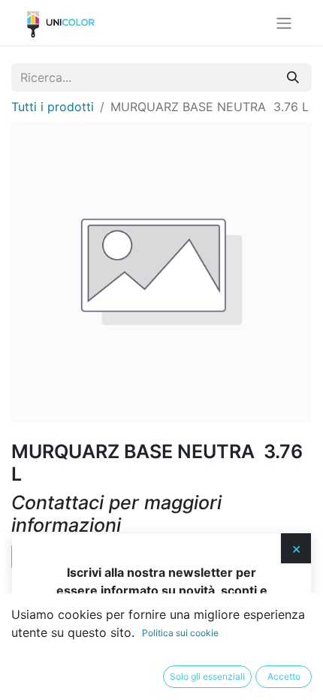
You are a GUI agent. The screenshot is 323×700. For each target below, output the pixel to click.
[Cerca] (293, 77)
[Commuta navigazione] (284, 22)
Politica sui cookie (180, 632)
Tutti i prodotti (52, 106)
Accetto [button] (283, 676)
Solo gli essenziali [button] (207, 676)
